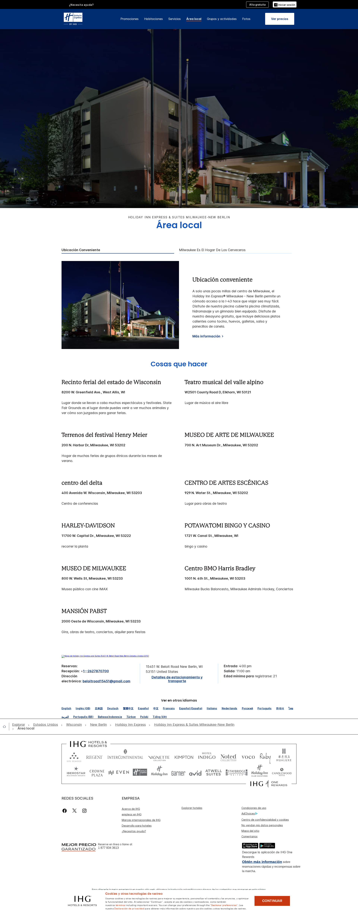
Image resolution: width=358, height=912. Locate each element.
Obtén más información (262, 862)
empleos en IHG (132, 814)
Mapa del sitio (250, 830)
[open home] (6, 726)
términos (120, 905)
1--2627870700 (96, 671)
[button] (284, 4)
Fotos (246, 19)
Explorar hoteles (192, 807)
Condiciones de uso (253, 807)
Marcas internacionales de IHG (141, 820)
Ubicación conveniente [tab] (81, 250)
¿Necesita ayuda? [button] (81, 4)
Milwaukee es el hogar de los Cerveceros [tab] (212, 250)
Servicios (174, 19)
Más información (206, 336)
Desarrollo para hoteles (137, 825)
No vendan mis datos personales (262, 825)
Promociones (129, 19)
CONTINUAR (272, 900)
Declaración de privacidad (129, 908)
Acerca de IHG (131, 808)
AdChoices (248, 813)
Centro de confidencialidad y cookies (265, 819)
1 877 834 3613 (108, 847)
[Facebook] (65, 810)
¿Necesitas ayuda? (134, 831)
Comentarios (249, 836)
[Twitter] (74, 810)
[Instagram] (84, 810)
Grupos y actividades (222, 19)
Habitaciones (153, 19)
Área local (193, 19)
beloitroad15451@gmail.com (106, 681)
